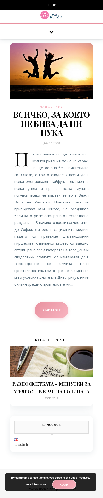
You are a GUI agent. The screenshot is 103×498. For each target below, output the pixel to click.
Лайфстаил (52, 107)
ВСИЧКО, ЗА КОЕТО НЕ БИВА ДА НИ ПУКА (51, 123)
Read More (51, 310)
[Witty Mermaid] (51, 15)
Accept (65, 484)
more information (36, 484)
